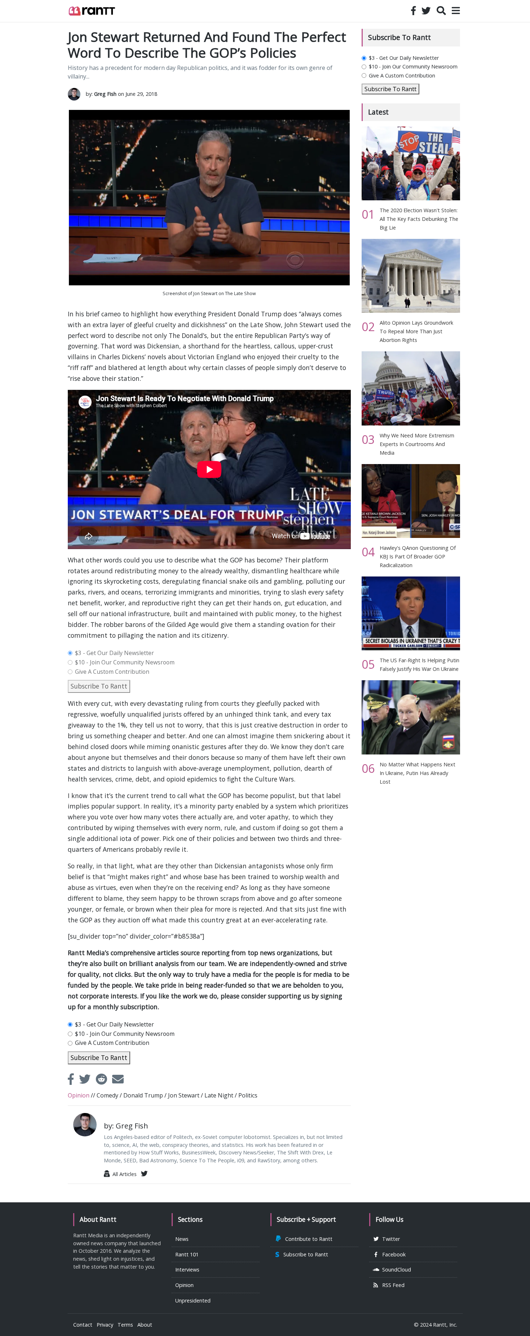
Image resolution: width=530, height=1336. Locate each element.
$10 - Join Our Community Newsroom (125, 662)
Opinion (184, 1285)
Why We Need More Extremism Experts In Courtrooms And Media (417, 444)
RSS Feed (392, 1285)
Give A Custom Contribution (112, 672)
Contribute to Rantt (307, 1238)
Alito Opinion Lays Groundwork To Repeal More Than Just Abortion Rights (416, 331)
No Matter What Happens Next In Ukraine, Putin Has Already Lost (417, 773)
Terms (125, 1324)
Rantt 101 (187, 1254)
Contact (82, 1324)
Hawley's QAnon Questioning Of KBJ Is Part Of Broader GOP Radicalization (418, 556)
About (144, 1324)
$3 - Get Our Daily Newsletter (114, 653)
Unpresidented (193, 1300)
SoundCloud (395, 1269)
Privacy (105, 1324)
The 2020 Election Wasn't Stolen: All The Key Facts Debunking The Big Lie (419, 219)
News (182, 1238)
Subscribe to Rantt (304, 1254)
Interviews (187, 1269)
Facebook (392, 1254)
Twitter (389, 1238)
